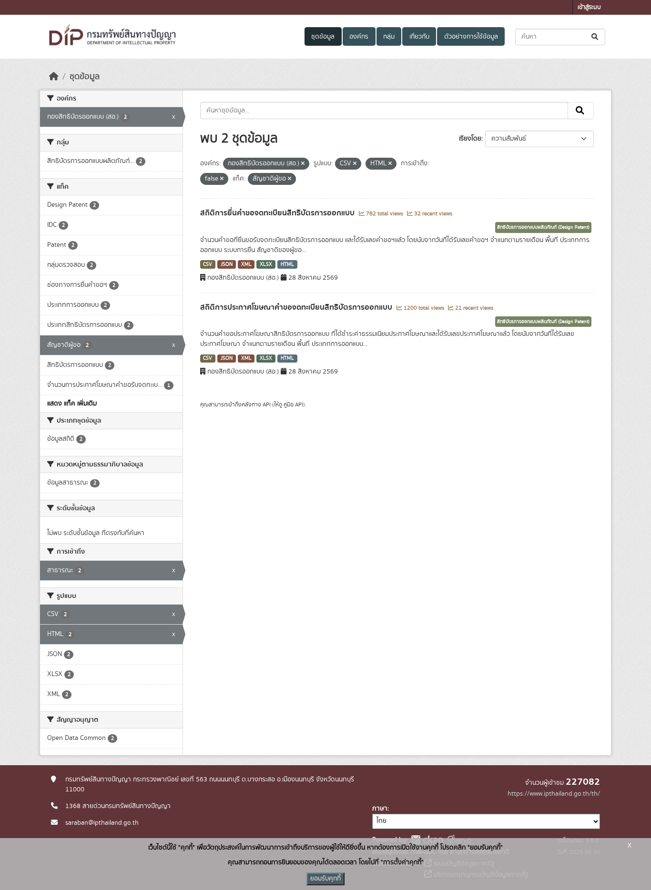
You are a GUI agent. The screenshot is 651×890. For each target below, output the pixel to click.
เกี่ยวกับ (419, 36)
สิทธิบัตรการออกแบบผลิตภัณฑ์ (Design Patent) (543, 227)
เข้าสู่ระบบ (589, 7)
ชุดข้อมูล (323, 36)
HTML (287, 264)
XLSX (266, 264)
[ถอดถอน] (303, 164)
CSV (207, 264)
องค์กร (358, 36)
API (267, 404)
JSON (227, 264)
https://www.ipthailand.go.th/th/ (554, 794)
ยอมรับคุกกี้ (325, 878)
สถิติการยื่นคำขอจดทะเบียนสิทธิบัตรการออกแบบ (278, 213)
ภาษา (379, 808)
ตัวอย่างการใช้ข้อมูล (471, 36)
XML (246, 264)
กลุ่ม (389, 36)
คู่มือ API (293, 404)
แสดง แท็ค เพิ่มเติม (72, 403)
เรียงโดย (470, 138)
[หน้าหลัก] (54, 77)
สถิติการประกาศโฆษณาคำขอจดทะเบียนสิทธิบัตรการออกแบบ (297, 307)
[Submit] (595, 37)
